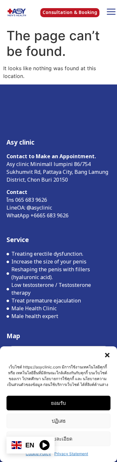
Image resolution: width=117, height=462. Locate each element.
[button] (107, 354)
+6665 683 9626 (50, 216)
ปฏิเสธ (59, 421)
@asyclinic (40, 208)
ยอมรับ (58, 403)
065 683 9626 (31, 200)
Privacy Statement (71, 453)
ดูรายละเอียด (58, 439)
